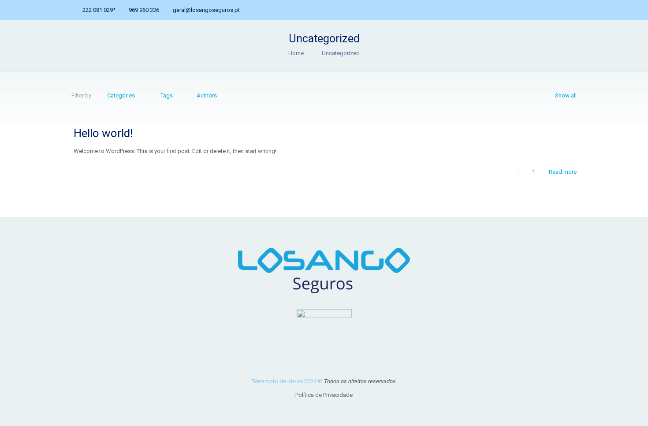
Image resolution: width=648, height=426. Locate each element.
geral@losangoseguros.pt (206, 10)
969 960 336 (144, 10)
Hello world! (103, 133)
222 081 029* (98, 10)
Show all (566, 95)
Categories (121, 95)
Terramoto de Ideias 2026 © (288, 381)
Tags (166, 95)
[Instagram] (569, 10)
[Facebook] (546, 10)
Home (296, 53)
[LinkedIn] (557, 10)
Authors (207, 95)
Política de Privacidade (324, 395)
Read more (563, 171)
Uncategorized (341, 53)
